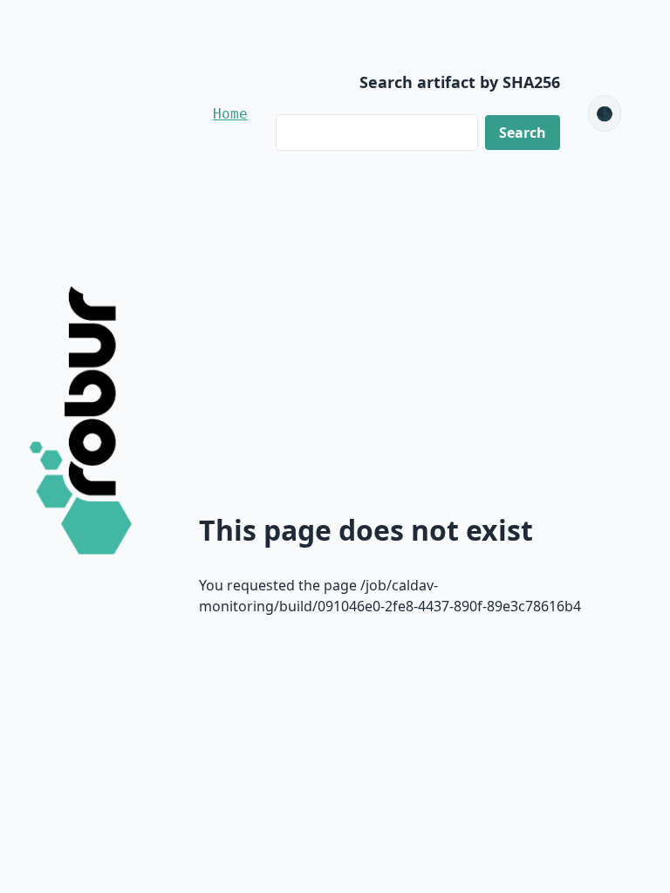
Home (230, 114)
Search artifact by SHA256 (459, 82)
